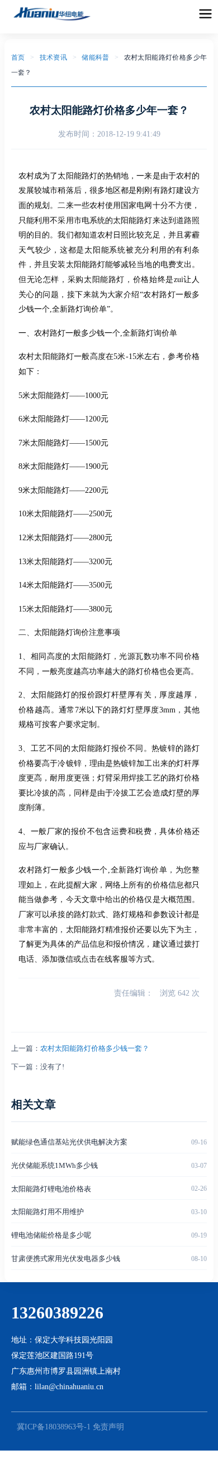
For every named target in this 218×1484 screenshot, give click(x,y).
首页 (18, 57)
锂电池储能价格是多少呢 (51, 1235)
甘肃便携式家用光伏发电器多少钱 (65, 1258)
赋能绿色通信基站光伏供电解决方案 (69, 1142)
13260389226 (57, 1312)
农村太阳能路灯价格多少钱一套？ (94, 1048)
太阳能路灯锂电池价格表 (51, 1189)
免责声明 (108, 1427)
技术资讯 (54, 57)
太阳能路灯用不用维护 (47, 1211)
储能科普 (96, 57)
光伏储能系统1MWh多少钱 (54, 1165)
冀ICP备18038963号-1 (54, 1427)
